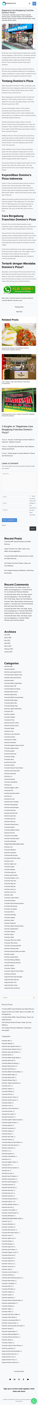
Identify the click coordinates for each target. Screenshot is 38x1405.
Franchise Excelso (9, 737)
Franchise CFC (8, 711)
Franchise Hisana (9, 765)
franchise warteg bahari (11, 957)
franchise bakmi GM (10, 686)
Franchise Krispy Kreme (11, 824)
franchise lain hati (9, 833)
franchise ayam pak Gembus (12, 677)
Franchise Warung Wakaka (12, 960)
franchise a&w (8, 666)
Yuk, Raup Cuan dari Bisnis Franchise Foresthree (16, 382)
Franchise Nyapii (9, 866)
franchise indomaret (27, 298)
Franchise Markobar (10, 841)
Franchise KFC (8, 790)
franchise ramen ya (10, 889)
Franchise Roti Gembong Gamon (14, 903)
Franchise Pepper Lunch (11, 878)
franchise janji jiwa (9, 779)
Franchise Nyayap (9, 869)
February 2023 (8, 649)
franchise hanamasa (10, 753)
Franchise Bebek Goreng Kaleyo (13, 697)
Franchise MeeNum (10, 849)
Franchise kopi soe (9, 818)
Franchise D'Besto (9, 717)
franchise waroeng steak (11, 948)
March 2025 (7, 637)
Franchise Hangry (9, 756)
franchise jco (8, 785)
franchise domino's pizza (9, 18)
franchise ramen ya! (10, 892)
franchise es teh (9, 731)
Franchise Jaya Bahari (10, 782)
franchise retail (8, 895)
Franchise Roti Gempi (10, 906)
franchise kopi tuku (9, 821)
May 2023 (7, 640)
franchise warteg (9, 954)
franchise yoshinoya (10, 974)
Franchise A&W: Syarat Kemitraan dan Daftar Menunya (18, 1009)
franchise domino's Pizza (17, 15)
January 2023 (8, 651)
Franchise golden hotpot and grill (14, 745)
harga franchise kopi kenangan (13, 976)
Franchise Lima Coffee (11, 835)
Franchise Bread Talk (10, 703)
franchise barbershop (10, 694)
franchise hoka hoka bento (12, 770)
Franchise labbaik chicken (11, 830)
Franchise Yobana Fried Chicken (13, 971)
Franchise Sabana (9, 917)
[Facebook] (23, 1379)
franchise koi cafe (9, 799)
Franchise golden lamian (11, 748)
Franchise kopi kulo (15, 298)
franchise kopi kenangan (11, 807)
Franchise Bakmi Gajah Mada (13, 683)
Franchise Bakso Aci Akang (12, 689)
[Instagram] (19, 1379)
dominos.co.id (19, 256)
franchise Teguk (9, 934)
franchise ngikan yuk (10, 864)
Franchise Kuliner (16, 16)
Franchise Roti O (9, 912)
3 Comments (5, 15)
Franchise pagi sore (10, 872)
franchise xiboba (9, 965)
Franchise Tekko (9, 937)
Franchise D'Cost (9, 720)
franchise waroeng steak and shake (14, 951)
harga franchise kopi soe (11, 979)
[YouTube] (28, 1379)
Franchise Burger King (10, 706)
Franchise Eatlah (9, 728)
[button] (34, 1401)
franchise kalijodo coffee (11, 787)
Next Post (19, 311)
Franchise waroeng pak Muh (12, 945)
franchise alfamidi (7, 300)
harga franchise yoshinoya (12, 988)
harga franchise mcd (10, 982)
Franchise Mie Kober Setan (12, 858)
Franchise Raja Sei (9, 886)
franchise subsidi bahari (11, 929)
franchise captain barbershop (12, 708)
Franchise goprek (9, 751)
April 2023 (7, 643)
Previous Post (19, 307)
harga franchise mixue (10, 985)
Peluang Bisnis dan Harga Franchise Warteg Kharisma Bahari (18, 415)
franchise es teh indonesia (12, 734)
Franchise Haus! (9, 759)
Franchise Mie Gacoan (11, 855)
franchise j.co (8, 776)
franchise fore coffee (10, 739)
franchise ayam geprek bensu (13, 672)
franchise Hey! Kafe (10, 762)
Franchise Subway (9, 931)
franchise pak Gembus (11, 875)
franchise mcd (8, 847)
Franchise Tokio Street (10, 943)
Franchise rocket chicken (11, 897)
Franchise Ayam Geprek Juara (13, 674)
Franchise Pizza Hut (10, 880)
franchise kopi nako (10, 816)
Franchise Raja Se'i (10, 883)
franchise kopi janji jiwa (11, 804)
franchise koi (8, 796)
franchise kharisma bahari (11, 793)
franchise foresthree (10, 742)
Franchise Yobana (9, 968)
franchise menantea (10, 852)
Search (4, 525)
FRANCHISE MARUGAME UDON (14, 844)
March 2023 (7, 646)
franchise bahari (9, 680)
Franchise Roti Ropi (10, 914)
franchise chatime (9, 714)
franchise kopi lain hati (10, 813)
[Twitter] (10, 1379)
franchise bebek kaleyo (11, 700)
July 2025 (7, 634)
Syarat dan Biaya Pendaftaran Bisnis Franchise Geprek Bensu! (15, 349)
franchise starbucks (10, 923)
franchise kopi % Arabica (11, 801)
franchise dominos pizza (24, 18)
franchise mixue (17, 300)
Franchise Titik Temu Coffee (12, 940)
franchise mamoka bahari (11, 838)
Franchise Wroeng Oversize (12, 962)
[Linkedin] (14, 1379)
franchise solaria (9, 920)
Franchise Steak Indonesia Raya (13, 926)
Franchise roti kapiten (10, 909)
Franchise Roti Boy (9, 900)
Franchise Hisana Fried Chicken (13, 768)
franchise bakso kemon (11, 691)
